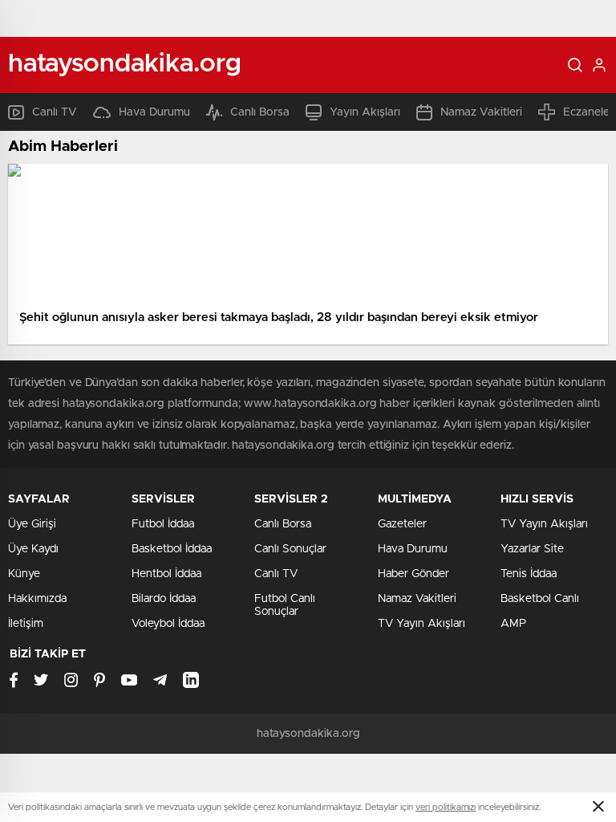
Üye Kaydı (33, 549)
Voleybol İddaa (168, 623)
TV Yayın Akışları (421, 623)
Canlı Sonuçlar (290, 549)
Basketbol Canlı (539, 598)
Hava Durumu (154, 112)
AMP (513, 623)
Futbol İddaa (163, 524)
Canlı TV (54, 112)
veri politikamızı (445, 807)
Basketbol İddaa (172, 549)
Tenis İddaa (528, 574)
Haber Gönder (413, 574)
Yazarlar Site (532, 549)
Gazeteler (402, 524)
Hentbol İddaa (166, 574)
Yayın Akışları (365, 112)
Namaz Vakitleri (481, 112)
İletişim (25, 623)
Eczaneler (588, 112)
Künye (24, 574)
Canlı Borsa (260, 112)
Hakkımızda (37, 598)
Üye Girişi (32, 524)
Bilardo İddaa (164, 598)
